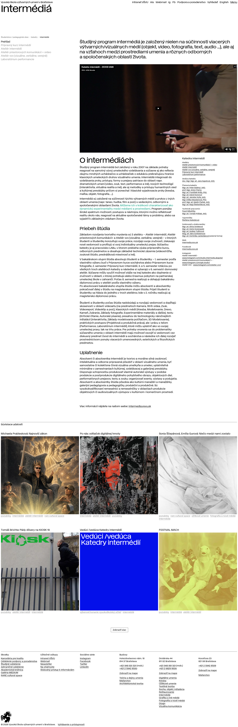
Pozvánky (6, 516)
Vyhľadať (212, 2)
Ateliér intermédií (11, 49)
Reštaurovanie (166, 692)
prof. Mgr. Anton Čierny (192, 190)
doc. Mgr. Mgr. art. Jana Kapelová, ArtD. (198, 181)
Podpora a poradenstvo (191, 2)
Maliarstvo (125, 681)
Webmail (161, 2)
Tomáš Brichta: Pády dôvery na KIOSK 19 (25, 530)
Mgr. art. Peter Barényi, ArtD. (193, 188)
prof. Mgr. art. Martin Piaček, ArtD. (196, 202)
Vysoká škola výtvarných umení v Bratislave (27, 2)
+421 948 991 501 (167, 666)
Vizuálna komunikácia (170, 706)
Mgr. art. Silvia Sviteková (192, 227)
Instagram (85, 659)
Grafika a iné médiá (169, 698)
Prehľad (5, 42)
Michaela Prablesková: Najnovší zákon (24, 434)
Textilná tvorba (167, 687)
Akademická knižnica (12, 670)
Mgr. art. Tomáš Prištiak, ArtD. (194, 214)
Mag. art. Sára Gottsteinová (193, 234)
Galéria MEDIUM (9, 673)
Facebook (85, 661)
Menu (233, 2)
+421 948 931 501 (127, 666)
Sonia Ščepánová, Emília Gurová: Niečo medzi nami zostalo (194, 434)
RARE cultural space (11, 676)
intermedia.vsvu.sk (140, 406)
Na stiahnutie (47, 667)
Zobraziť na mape (128, 673)
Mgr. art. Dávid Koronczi (192, 195)
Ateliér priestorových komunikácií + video (26, 52)
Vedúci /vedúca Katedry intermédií (101, 530)
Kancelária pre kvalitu (12, 659)
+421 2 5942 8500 (128, 669)
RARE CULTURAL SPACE (54, 516)
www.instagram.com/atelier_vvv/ (207, 265)
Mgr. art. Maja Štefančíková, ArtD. (196, 205)
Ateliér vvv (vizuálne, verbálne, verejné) (24, 56)
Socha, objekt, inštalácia (171, 689)
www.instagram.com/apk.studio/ (196, 263)
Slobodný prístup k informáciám (57, 670)
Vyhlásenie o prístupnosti (71, 725)
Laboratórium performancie (17, 59)
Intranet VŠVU (140, 2)
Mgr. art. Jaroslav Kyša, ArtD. (194, 197)
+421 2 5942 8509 (207, 666)
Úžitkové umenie (200, 516)
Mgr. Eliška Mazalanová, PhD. (194, 200)
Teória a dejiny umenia (131, 678)
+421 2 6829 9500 (168, 669)
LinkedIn (84, 667)
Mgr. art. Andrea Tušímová (193, 231)
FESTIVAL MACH (169, 530)
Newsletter (46, 664)
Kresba (162, 681)
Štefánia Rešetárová (190, 220)
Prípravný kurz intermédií (16, 45)
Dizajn (162, 704)
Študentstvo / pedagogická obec (15, 37)
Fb (174, 2)
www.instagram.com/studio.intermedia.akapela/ (202, 258)
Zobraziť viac (119, 630)
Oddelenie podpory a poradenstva (19, 661)
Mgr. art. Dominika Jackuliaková (195, 236)
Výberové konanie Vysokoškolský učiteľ (100, 612)
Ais (152, 2)
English (224, 2)
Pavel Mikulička (188, 211)
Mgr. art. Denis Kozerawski (193, 229)
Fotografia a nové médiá (222, 516)
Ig (169, 2)
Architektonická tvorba (131, 684)
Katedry (34, 37)
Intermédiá (44, 37)
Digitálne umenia (168, 678)
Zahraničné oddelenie (12, 667)
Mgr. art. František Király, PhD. (194, 192)
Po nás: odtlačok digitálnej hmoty (100, 434)
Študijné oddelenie (11, 664)
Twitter (83, 664)
